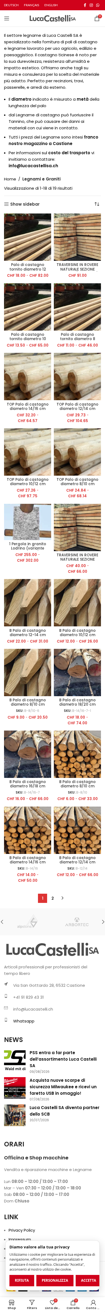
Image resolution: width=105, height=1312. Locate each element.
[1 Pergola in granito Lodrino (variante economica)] (27, 522)
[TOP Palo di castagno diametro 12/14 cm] (77, 376)
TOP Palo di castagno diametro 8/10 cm (77, 481)
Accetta (88, 1280)
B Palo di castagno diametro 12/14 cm (77, 860)
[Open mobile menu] (6, 18)
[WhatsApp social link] (97, 5)
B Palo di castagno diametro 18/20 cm (77, 702)
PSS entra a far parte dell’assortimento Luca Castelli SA (63, 1059)
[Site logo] (53, 18)
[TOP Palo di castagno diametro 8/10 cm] (77, 452)
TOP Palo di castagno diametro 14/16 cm (27, 406)
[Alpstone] (28, 921)
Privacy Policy (22, 1230)
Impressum (20, 1239)
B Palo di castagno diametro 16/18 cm (27, 784)
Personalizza (55, 1280)
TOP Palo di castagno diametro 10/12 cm (27, 481)
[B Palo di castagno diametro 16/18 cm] (27, 754)
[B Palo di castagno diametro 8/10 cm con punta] (27, 672)
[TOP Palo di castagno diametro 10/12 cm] (27, 452)
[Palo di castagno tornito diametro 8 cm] (77, 307)
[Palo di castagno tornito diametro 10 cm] (27, 307)
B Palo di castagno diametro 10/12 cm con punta (77, 635)
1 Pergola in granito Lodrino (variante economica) (27, 548)
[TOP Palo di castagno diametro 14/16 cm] (27, 376)
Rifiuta (22, 1280)
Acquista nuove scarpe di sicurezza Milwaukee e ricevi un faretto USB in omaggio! (63, 1086)
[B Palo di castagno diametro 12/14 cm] (77, 830)
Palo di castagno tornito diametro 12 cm (27, 269)
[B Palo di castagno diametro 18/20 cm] (77, 672)
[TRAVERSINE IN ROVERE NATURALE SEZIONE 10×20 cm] (77, 527)
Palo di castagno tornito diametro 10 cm (27, 339)
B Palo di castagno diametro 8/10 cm (77, 784)
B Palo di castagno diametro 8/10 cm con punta (27, 704)
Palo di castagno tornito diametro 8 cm (77, 339)
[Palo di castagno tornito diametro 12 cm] (27, 237)
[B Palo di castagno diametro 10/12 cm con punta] (77, 602)
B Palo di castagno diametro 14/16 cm (27, 860)
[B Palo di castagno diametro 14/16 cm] (27, 830)
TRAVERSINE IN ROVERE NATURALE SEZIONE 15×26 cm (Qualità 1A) (77, 269)
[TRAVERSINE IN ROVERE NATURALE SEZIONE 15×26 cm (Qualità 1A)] (77, 237)
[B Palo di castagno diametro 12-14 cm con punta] (27, 602)
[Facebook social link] (85, 5)
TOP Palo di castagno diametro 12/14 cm (77, 406)
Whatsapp (23, 1021)
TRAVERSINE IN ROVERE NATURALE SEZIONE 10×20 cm (77, 559)
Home (10, 179)
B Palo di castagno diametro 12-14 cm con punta (27, 635)
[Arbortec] (76, 921)
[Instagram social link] (91, 5)
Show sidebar (25, 204)
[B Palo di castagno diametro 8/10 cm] (77, 754)
